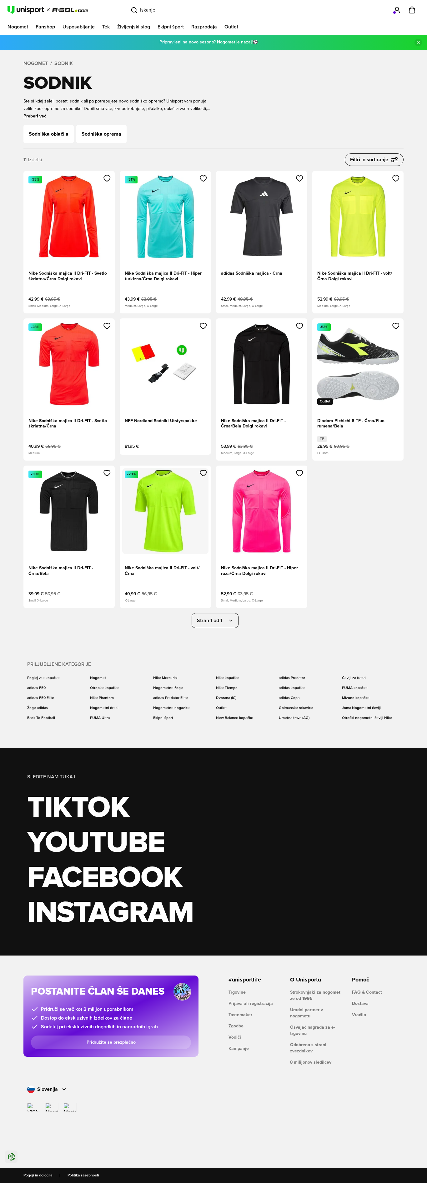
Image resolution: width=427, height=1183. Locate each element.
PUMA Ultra (100, 718)
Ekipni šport (163, 718)
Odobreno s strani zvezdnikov (308, 1048)
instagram (110, 913)
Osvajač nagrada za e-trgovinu (312, 1030)
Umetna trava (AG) (294, 718)
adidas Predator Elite (170, 698)
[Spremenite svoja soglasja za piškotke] (11, 1157)
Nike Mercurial (165, 678)
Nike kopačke (227, 678)
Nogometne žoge (168, 688)
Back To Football (41, 718)
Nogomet (35, 63)
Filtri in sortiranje (369, 159)
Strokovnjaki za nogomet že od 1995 (315, 995)
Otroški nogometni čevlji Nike (367, 718)
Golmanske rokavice (296, 708)
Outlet (221, 708)
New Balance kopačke (234, 718)
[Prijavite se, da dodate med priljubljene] (107, 178)
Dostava (360, 1003)
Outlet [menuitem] (231, 26)
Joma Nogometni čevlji (361, 708)
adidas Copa (289, 698)
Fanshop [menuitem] (45, 26)
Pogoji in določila (37, 1175)
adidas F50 (36, 688)
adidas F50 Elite (40, 698)
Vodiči (235, 1037)
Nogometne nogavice (171, 708)
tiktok (78, 808)
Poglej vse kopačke (43, 678)
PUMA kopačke (355, 688)
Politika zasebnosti (83, 1175)
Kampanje (239, 1048)
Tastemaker (240, 1015)
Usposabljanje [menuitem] (79, 26)
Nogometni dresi (104, 708)
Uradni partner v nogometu (306, 1013)
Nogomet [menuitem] (18, 26)
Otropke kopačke (104, 688)
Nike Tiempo (227, 688)
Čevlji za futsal (354, 678)
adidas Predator (292, 678)
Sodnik (63, 63)
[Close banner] (418, 42)
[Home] (48, 10)
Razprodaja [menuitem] (204, 26)
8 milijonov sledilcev (310, 1062)
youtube (95, 843)
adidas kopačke (292, 688)
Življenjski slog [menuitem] (133, 26)
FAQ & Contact (367, 992)
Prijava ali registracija (251, 1003)
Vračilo (359, 1015)
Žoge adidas (37, 708)
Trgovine (237, 992)
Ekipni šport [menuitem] (171, 26)
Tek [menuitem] (106, 26)
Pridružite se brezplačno (111, 1042)
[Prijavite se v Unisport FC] (396, 9)
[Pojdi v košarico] (411, 9)
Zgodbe (236, 1026)
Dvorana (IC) (226, 698)
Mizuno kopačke (355, 698)
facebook (104, 878)
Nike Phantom (102, 698)
